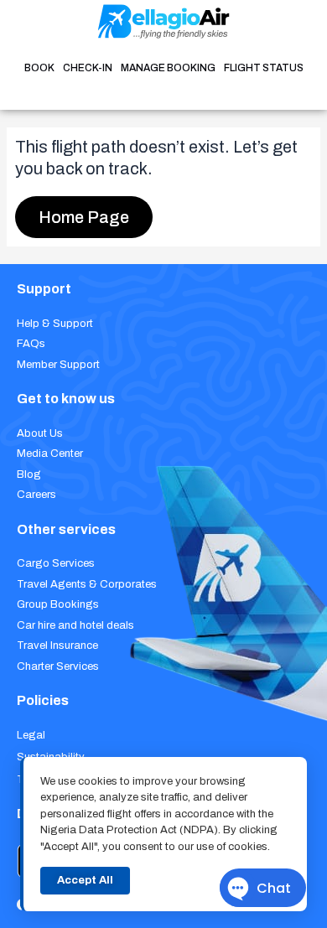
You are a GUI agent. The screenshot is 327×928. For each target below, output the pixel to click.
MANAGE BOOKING (168, 68)
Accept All (85, 880)
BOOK (39, 68)
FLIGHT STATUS (264, 68)
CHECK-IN (87, 68)
